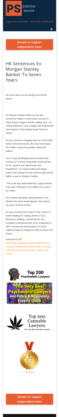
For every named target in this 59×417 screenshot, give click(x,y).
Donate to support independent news (29, 44)
